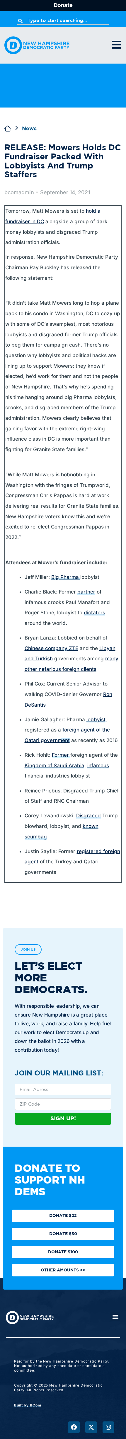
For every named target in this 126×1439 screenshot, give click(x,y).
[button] (115, 1316)
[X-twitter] (91, 1427)
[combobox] (63, 21)
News (29, 129)
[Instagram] (108, 1427)
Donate (63, 5)
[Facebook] (74, 1427)
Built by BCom (27, 1405)
